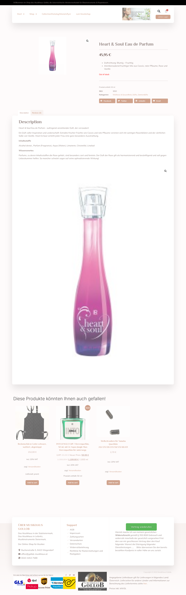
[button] (159, 11)
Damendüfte (143, 95)
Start (19, 14)
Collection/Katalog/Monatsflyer (56, 14)
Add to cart (32, 482)
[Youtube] (74, 575)
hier (145, 583)
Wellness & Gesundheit (122, 95)
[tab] (24, 113)
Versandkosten (34, 467)
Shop (31, 14)
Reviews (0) (36, 113)
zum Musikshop (83, 14)
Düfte (134, 95)
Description (24, 113)
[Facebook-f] (66, 575)
